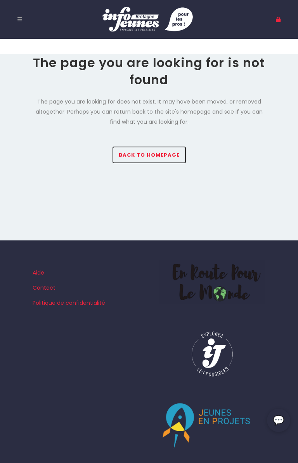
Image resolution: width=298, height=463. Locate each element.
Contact (44, 288)
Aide (38, 272)
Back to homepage (149, 155)
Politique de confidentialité (69, 303)
